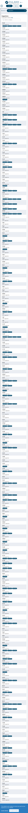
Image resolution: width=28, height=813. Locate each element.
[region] (14, 808)
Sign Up (16, 5)
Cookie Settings (4, 810)
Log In (9, 5)
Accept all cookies (14, 810)
